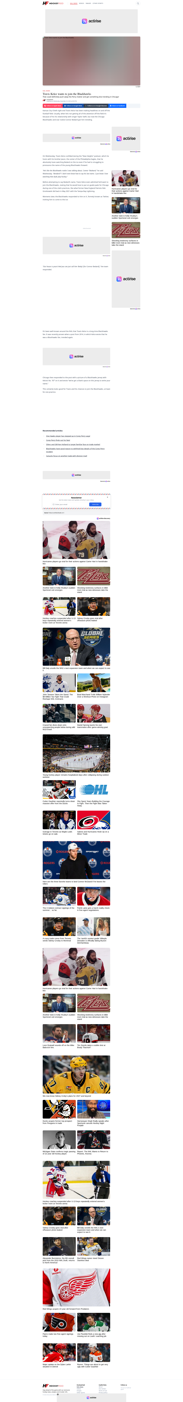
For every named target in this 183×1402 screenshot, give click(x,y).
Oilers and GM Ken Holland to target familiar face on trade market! (73, 444)
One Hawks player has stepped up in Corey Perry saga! (68, 436)
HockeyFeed (50, 99)
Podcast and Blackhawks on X (56, 513)
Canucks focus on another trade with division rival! (66, 456)
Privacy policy (103, 1392)
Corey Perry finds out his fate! (58, 440)
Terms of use (103, 1391)
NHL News (80, 1387)
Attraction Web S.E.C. (52, 1395)
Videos (79, 1389)
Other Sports (81, 1392)
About (101, 1387)
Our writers (102, 1389)
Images (79, 1391)
